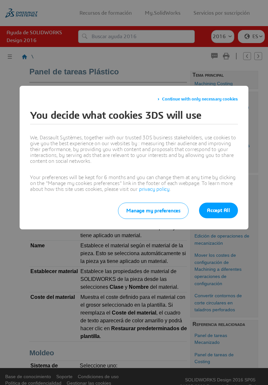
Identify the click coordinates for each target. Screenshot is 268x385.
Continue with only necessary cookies (200, 99)
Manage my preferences (153, 210)
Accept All (218, 210)
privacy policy (154, 189)
